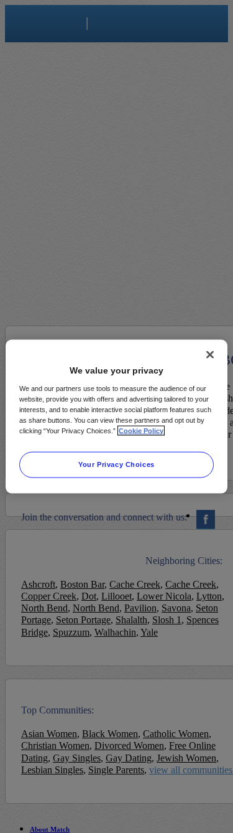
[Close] (210, 355)
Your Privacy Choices (116, 464)
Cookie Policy (141, 430)
